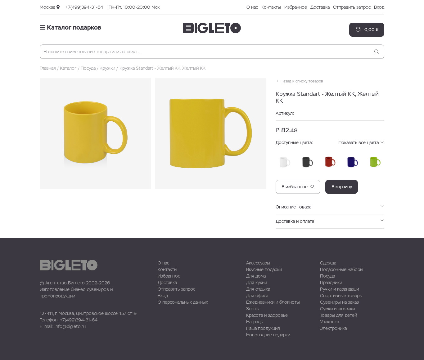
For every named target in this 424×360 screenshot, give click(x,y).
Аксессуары (258, 263)
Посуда (88, 68)
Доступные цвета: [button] (328, 142)
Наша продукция (263, 328)
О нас (252, 7)
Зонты (252, 308)
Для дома (256, 276)
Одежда (328, 263)
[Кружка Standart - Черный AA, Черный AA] (307, 162)
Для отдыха (258, 289)
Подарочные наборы (341, 269)
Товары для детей (338, 315)
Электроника (333, 328)
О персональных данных (183, 302)
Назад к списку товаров (301, 81)
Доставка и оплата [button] (295, 221)
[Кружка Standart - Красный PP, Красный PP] (330, 162)
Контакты (271, 7)
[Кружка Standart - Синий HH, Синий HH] (352, 162)
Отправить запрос (352, 7)
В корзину (342, 186)
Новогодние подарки (268, 335)
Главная (48, 68)
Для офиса (257, 295)
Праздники (331, 282)
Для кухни (256, 282)
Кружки (107, 68)
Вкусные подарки (264, 269)
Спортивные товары (341, 295)
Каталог (68, 68)
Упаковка (329, 322)
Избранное (295, 7)
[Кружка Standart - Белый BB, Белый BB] (285, 162)
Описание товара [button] (293, 207)
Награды (255, 322)
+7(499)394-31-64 (84, 7)
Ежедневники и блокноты (273, 302)
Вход (379, 7)
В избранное (295, 186)
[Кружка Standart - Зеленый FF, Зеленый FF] (375, 162)
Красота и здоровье (267, 315)
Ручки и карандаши (339, 289)
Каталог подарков (73, 27)
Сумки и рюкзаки (337, 308)
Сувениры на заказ (339, 302)
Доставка (320, 7)
